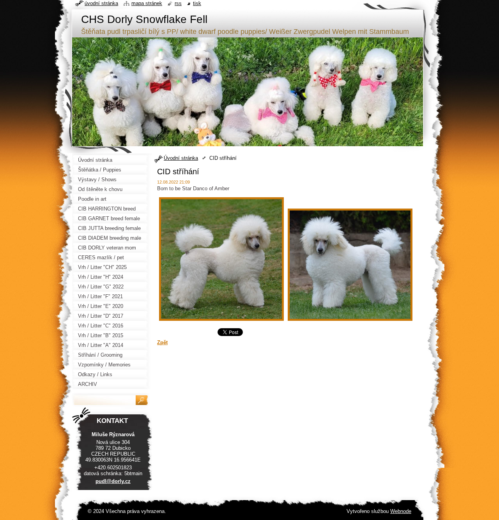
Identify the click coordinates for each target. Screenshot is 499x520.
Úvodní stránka (181, 158)
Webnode (400, 511)
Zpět (162, 342)
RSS (178, 3)
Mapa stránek (146, 3)
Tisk (197, 3)
